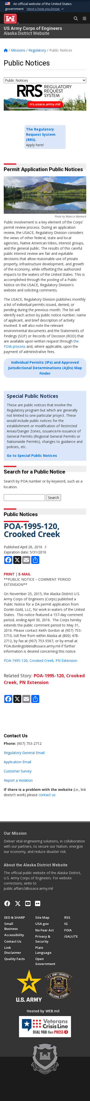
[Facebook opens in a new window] (7, 903)
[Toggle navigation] (82, 18)
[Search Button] (74, 18)
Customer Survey (18, 771)
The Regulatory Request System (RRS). (41, 134)
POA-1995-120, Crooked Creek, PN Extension (40, 660)
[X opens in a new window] (18, 903)
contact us (47, 794)
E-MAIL (24, 574)
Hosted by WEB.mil (43, 1011)
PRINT (9, 574)
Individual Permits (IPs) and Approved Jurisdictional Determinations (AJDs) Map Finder (45, 368)
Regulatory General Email (24, 752)
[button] (46, 8)
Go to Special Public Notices (32, 455)
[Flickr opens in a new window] (37, 903)
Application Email (17, 761)
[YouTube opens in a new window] (27, 903)
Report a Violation (18, 780)
